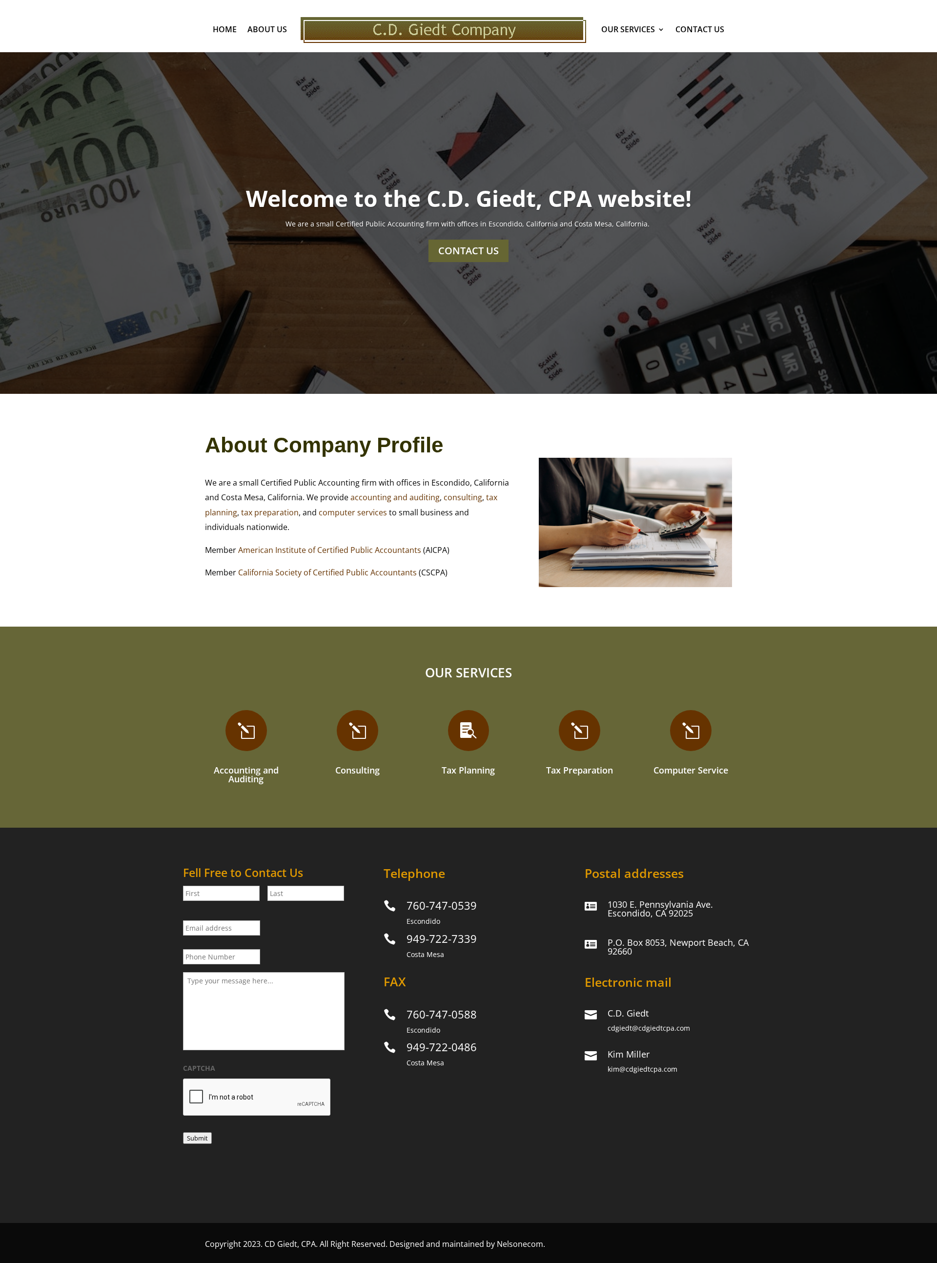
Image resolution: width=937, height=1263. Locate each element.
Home (225, 29)
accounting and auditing (395, 497)
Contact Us (699, 29)
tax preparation (270, 512)
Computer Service (690, 770)
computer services (353, 512)
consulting (463, 497)
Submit (197, 1138)
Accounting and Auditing (246, 774)
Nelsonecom (520, 1244)
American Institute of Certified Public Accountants (329, 550)
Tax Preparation (579, 770)
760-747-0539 (442, 905)
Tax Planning (468, 770)
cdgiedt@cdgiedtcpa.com (649, 1028)
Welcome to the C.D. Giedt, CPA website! (469, 198)
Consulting (357, 770)
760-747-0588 (442, 1014)
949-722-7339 (442, 938)
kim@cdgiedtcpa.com (642, 1069)
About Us (267, 29)
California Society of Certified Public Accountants (327, 572)
